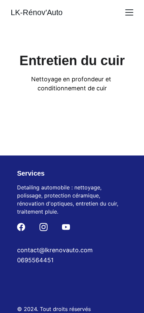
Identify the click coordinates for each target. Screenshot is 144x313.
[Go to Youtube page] (66, 227)
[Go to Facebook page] (21, 227)
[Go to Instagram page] (44, 227)
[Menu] (129, 12)
